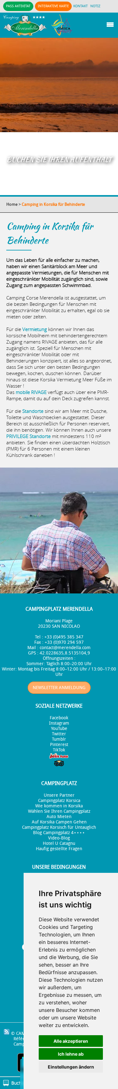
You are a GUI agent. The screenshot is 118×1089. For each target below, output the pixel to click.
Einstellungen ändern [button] (71, 1066)
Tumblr (59, 739)
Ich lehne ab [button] (71, 1054)
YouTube (59, 728)
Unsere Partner (59, 795)
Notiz (95, 6)
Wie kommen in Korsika (59, 806)
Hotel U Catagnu (59, 843)
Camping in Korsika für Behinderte (53, 204)
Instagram (59, 723)
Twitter (59, 734)
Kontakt (80, 6)
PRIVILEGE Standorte (29, 436)
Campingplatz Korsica (59, 800)
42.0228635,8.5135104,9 (65, 653)
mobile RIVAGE (31, 392)
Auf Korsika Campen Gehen (59, 822)
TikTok (59, 750)
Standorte (32, 411)
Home (12, 204)
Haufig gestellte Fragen (59, 848)
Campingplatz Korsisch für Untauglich (59, 827)
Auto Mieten (59, 816)
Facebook (59, 718)
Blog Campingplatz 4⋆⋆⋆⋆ (59, 832)
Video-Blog (59, 838)
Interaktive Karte (53, 6)
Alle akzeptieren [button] (70, 1041)
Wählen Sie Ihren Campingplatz (59, 811)
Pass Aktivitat (18, 6)
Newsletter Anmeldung (59, 687)
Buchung (20, 1083)
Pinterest (59, 744)
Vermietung (34, 329)
